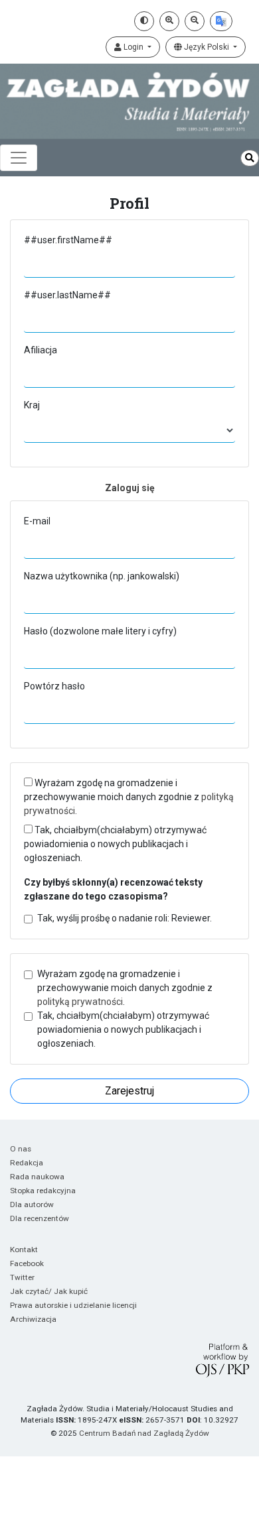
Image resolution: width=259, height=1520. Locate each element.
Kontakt (24, 1249)
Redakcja (26, 1162)
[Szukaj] (249, 158)
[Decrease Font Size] (195, 21)
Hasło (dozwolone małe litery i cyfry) (100, 631)
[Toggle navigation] (18, 158)
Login (133, 47)
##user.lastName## (67, 295)
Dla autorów (32, 1204)
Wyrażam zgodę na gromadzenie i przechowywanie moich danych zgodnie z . (129, 797)
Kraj (32, 405)
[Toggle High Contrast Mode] (144, 21)
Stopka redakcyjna (43, 1190)
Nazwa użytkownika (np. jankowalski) (101, 576)
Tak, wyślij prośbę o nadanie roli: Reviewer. (124, 918)
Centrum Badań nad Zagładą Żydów (144, 1433)
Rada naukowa (37, 1176)
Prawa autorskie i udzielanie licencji (73, 1305)
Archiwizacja (33, 1319)
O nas (20, 1148)
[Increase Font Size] (169, 21)
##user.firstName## (68, 240)
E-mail (37, 521)
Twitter (22, 1277)
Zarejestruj (129, 1090)
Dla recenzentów (39, 1218)
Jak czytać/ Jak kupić (49, 1291)
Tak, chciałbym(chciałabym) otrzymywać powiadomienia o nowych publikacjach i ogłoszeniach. (115, 844)
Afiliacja (40, 350)
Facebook (27, 1263)
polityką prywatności (80, 1001)
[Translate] (221, 21)
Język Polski (206, 47)
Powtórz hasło (54, 686)
